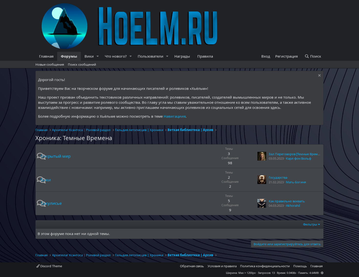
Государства (278, 177)
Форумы (69, 56)
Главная (46, 56)
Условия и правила (222, 266)
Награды (182, 56)
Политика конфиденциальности (265, 266)
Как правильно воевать (287, 201)
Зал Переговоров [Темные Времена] (296, 154)
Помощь (300, 266)
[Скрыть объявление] (319, 76)
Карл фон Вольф (298, 158)
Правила (205, 56)
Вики (89, 56)
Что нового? (116, 56)
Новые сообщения (49, 64)
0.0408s (291, 273)
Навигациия (175, 116)
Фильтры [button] (310, 224)
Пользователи (150, 56)
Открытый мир (56, 156)
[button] (97, 56)
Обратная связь (192, 266)
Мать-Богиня (296, 182)
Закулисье (51, 203)
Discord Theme (51, 266)
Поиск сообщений (82, 64)
